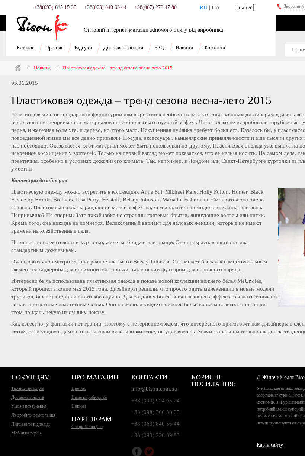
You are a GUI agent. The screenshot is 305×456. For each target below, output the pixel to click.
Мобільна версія (26, 433)
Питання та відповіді (30, 424)
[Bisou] (43, 27)
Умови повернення (28, 406)
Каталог (25, 48)
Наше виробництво (89, 397)
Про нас (54, 48)
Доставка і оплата (123, 48)
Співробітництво (87, 426)
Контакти (215, 48)
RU (204, 7)
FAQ (159, 48)
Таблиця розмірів (27, 388)
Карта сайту (270, 445)
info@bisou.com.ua (154, 389)
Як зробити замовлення (33, 415)
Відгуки (83, 48)
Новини (184, 48)
